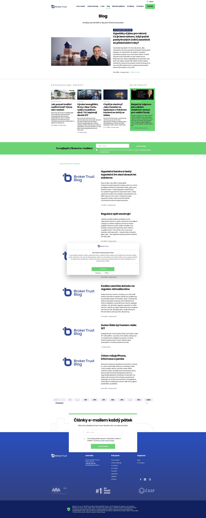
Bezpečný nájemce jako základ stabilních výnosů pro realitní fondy (141, 108)
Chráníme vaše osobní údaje (103, 441)
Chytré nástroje (92, 6)
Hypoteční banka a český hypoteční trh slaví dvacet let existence (118, 174)
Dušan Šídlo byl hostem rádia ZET (118, 326)
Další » (148, 400)
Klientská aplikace (118, 6)
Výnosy (80, 102)
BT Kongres (140, 463)
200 (94, 400)
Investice (114, 471)
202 (112, 400)
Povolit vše (103, 269)
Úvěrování (135, 72)
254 (138, 400)
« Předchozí (59, 400)
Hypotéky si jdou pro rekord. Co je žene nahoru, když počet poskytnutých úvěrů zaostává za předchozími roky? (131, 38)
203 (121, 400)
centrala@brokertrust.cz (92, 465)
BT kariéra (140, 6)
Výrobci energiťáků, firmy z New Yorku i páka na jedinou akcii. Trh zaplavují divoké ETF (87, 110)
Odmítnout (98, 273)
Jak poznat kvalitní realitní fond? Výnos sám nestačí (61, 107)
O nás (102, 6)
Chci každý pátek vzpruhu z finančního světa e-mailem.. (125, 151)
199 (85, 400)
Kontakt (150, 6)
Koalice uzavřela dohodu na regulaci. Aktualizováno (118, 287)
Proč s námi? (80, 6)
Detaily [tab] (106, 273)
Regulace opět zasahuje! (116, 214)
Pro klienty (130, 6)
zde (104, 512)
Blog (108, 6)
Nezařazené (56, 102)
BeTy (151, 2)
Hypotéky (114, 474)
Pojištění (114, 476)
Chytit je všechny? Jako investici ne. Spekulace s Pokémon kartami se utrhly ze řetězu (115, 110)
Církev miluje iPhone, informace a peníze (113, 357)
